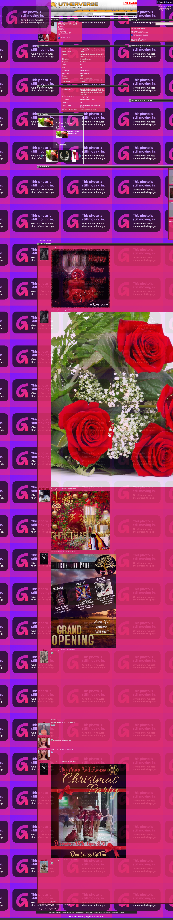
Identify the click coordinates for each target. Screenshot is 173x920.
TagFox (53, 720)
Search (101, 11)
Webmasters (115, 912)
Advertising (106, 912)
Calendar (108, 11)
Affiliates (133, 11)
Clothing (114, 11)
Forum (120, 11)
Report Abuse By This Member (49, 909)
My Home (85, 11)
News (91, 11)
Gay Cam (134, 6)
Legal (122, 912)
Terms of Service (68, 912)
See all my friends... (45, 240)
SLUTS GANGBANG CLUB (139, 33)
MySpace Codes (164, 10)
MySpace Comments (165, 5)
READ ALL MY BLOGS (140, 35)
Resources (97, 912)
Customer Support (55, 912)
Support (126, 11)
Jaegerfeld (68, 123)
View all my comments (46, 905)
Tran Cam (133, 7)
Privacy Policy (79, 912)
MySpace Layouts (165, 8)
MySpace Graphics (164, 6)
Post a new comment (63, 905)
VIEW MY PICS (65, 37)
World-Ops (89, 912)
